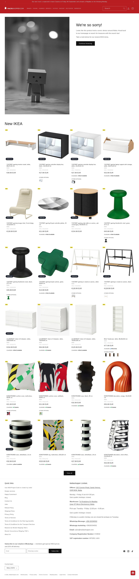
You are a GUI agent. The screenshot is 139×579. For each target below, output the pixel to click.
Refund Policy (9, 507)
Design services (10, 491)
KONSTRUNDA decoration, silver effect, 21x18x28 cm (116, 455)
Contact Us (8, 501)
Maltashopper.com (14, 574)
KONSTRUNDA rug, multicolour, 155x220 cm (52, 454)
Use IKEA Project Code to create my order (18, 487)
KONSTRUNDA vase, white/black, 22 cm (19, 454)
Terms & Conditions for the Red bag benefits (19, 521)
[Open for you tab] (133, 573)
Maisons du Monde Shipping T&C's (16, 527)
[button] (29, 8)
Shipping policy (54, 574)
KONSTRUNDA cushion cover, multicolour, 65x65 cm (19, 396)
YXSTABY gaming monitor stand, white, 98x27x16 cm (19, 165)
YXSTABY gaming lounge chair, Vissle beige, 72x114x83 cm (20, 223)
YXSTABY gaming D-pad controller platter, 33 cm (52, 223)
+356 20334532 (91, 521)
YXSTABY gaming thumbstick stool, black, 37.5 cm (19, 282)
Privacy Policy (9, 514)
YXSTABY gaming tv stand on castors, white (85, 282)
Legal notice (62, 574)
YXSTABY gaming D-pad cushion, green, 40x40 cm (51, 282)
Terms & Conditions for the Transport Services (20, 524)
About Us (8, 534)
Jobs (6, 504)
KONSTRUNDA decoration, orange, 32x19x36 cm (117, 396)
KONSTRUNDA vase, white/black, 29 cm (84, 454)
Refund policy (24, 574)
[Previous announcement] (5, 2)
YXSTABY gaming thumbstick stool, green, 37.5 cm (117, 223)
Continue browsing (85, 43)
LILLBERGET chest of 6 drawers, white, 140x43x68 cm (19, 339)
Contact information (73, 574)
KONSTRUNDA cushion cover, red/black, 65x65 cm (51, 396)
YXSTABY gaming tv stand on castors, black (117, 282)
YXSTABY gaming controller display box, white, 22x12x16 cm (84, 165)
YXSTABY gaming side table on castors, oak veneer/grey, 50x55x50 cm (85, 223)
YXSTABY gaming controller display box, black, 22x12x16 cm (51, 165)
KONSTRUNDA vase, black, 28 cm (82, 396)
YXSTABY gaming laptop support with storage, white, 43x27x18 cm (118, 165)
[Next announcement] (134, 2)
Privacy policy (33, 574)
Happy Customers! (11, 494)
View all (69, 473)
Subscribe (55, 551)
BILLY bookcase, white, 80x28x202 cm (115, 339)
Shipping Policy (10, 511)
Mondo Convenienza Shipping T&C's (16, 531)
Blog (6, 497)
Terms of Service (10, 517)
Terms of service (43, 574)
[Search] (124, 8)
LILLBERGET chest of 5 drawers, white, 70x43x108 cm (84, 339)
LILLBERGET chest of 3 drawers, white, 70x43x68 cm (51, 339)
